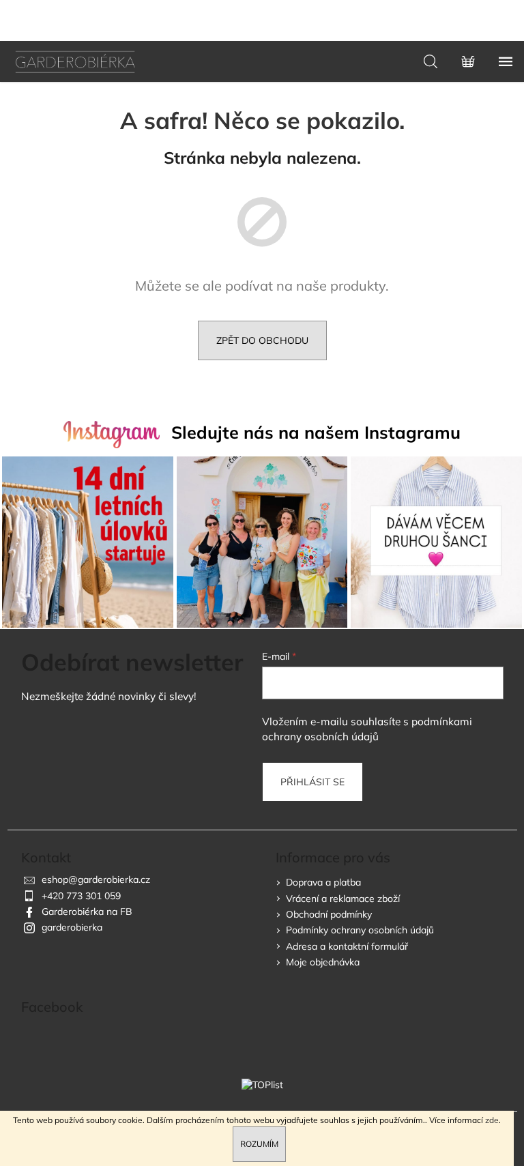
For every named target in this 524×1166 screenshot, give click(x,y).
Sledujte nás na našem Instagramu (316, 432)
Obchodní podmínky (329, 914)
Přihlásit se (312, 782)
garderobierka (72, 927)
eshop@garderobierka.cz (96, 879)
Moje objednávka (323, 962)
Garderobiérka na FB (87, 911)
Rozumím (259, 1144)
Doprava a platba (323, 882)
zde (492, 1120)
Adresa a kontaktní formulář (347, 946)
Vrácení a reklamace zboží (343, 898)
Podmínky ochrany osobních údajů (360, 930)
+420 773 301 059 (81, 896)
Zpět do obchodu (262, 340)
